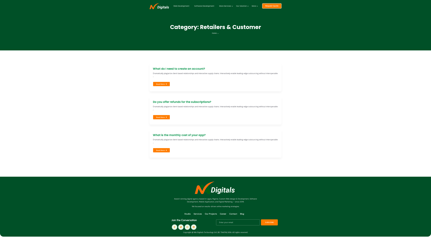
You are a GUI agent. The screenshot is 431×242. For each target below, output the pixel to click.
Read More (160, 84)
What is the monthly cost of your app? (179, 135)
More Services (225, 6)
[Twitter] (181, 227)
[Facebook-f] (174, 227)
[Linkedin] (193, 227)
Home (214, 33)
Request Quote (271, 6)
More (254, 6)
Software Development (204, 6)
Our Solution (241, 6)
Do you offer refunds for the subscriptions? (182, 102)
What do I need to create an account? (179, 69)
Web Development (181, 6)
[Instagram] (187, 227)
